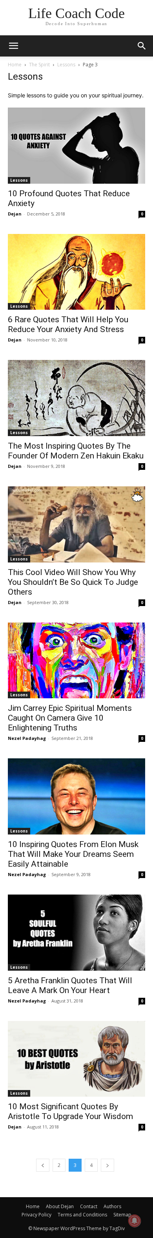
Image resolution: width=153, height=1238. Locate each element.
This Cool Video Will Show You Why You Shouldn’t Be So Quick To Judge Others (73, 582)
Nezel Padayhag (27, 738)
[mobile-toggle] (13, 46)
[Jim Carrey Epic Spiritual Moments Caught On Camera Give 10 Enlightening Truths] (76, 661)
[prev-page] (42, 1165)
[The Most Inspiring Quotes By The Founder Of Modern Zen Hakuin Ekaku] (76, 398)
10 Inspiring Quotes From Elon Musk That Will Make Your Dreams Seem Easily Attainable (73, 854)
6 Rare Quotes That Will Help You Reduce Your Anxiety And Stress (68, 324)
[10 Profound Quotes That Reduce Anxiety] (76, 146)
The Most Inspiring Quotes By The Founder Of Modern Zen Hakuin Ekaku (76, 450)
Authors (112, 1206)
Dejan (15, 214)
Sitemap (122, 1214)
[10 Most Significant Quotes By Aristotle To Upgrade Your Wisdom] (76, 1059)
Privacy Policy (36, 1214)
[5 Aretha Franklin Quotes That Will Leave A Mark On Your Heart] (76, 933)
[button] (142, 46)
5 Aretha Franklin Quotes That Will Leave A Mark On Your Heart (70, 985)
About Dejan (60, 1206)
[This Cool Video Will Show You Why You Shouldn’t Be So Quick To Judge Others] (76, 524)
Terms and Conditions (82, 1214)
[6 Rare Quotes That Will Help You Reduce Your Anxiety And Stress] (76, 272)
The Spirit (39, 64)
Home (15, 64)
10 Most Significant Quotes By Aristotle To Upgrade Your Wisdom (70, 1111)
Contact (88, 1206)
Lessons (66, 64)
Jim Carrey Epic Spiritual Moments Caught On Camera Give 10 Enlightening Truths (70, 717)
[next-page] (107, 1165)
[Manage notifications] (134, 1220)
